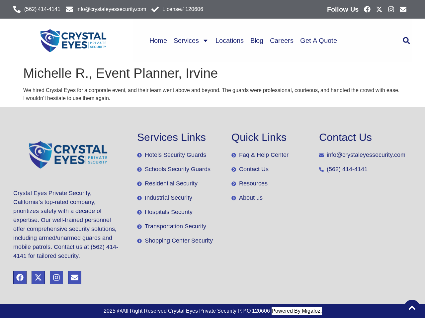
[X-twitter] (379, 9)
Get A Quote (318, 40)
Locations (229, 40)
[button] (406, 40)
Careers (282, 40)
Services (186, 40)
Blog (256, 40)
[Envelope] (403, 9)
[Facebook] (367, 9)
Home (158, 40)
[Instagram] (391, 9)
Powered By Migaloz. (297, 311)
